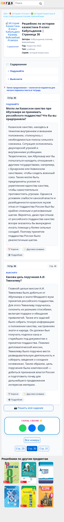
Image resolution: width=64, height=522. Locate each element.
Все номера (32, 440)
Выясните (16, 79)
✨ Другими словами (34, 249)
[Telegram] (41, 428)
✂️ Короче (13, 249)
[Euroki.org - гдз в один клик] (6, 4)
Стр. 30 (32, 448)
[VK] (32, 428)
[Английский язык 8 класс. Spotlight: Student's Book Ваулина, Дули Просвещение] (28, 473)
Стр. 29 (20, 448)
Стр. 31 (44, 448)
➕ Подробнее (15, 255)
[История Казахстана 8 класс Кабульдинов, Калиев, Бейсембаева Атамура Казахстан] (13, 33)
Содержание (13, 46)
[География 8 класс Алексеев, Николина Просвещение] (28, 496)
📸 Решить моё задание (28, 408)
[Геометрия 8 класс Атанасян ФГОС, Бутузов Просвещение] (11, 496)
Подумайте (17, 71)
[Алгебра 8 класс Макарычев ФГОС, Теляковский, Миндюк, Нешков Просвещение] (45, 473)
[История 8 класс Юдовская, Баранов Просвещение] (45, 496)
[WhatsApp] (22, 428)
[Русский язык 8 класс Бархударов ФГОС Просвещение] (11, 473)
